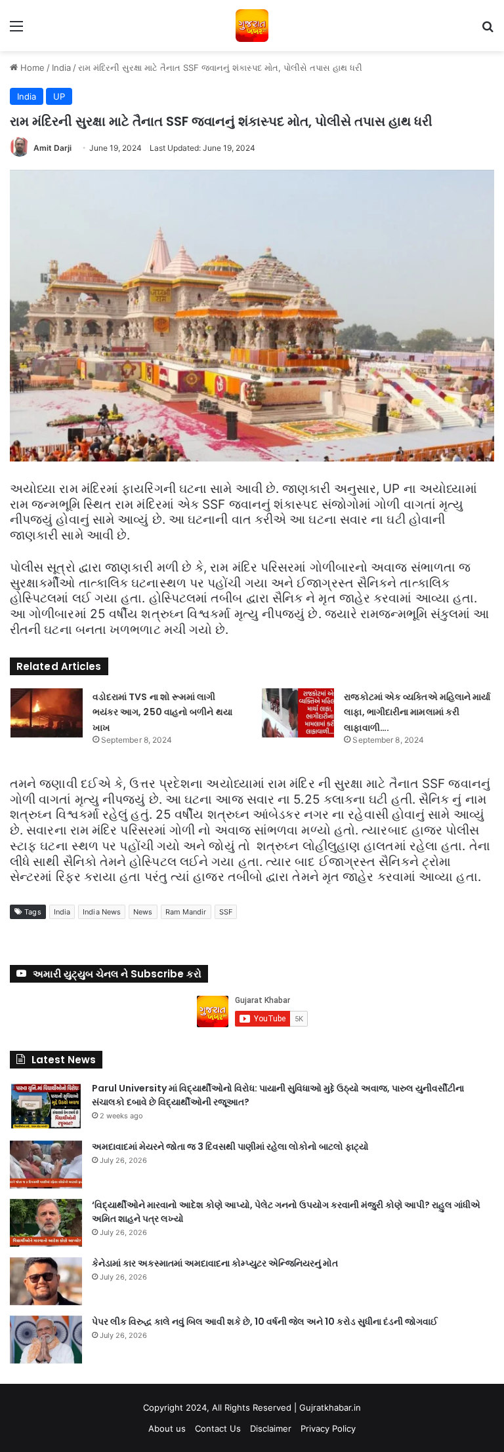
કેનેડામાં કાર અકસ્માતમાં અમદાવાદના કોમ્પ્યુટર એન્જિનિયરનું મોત (215, 1263)
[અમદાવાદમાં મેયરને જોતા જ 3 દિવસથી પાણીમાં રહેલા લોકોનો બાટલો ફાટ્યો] (46, 1164)
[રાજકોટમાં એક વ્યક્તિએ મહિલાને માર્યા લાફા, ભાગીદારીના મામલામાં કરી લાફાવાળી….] (298, 712)
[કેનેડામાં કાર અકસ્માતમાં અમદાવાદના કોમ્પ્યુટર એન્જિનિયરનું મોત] (46, 1281)
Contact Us (218, 1428)
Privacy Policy (328, 1428)
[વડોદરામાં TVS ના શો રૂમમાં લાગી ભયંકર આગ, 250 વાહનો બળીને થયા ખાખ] (46, 712)
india (62, 911)
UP (59, 96)
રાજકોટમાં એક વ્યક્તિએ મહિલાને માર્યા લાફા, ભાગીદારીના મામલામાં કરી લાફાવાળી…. (417, 712)
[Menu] (16, 30)
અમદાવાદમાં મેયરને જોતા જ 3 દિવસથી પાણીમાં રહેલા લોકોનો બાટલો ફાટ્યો (230, 1146)
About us (167, 1428)
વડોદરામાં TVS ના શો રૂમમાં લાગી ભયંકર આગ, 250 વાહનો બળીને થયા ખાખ (162, 712)
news (142, 911)
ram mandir (186, 911)
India (61, 67)
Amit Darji (52, 148)
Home (31, 67)
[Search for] (487, 30)
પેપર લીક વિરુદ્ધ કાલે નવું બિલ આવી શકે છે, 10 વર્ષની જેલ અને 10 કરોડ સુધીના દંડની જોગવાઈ (265, 1321)
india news (102, 911)
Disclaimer (270, 1428)
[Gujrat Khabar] (252, 25)
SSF (225, 911)
